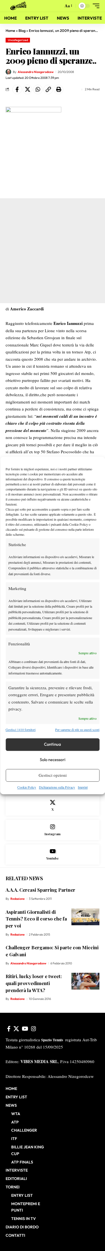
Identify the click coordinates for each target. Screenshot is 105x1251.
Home (10, 30)
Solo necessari (53, 760)
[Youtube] (52, 854)
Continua (52, 744)
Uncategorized (18, 40)
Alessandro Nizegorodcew (35, 72)
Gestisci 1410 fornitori (21, 730)
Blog (21, 30)
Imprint (83, 787)
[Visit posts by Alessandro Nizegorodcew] (8, 72)
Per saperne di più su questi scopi (77, 730)
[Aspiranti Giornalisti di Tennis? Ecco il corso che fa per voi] (85, 916)
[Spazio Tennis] (19, 6)
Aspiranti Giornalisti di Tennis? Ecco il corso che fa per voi (36, 919)
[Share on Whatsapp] (38, 89)
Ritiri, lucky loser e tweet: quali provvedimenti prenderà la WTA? (34, 983)
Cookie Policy (26, 787)
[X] (52, 806)
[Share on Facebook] (17, 89)
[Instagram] (52, 830)
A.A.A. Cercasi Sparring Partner (40, 890)
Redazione (17, 899)
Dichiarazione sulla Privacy (57, 787)
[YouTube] (25, 1028)
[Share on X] (27, 89)
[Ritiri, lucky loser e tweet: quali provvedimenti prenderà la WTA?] (85, 981)
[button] (58, 6)
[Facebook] (9, 1028)
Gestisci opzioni (53, 775)
